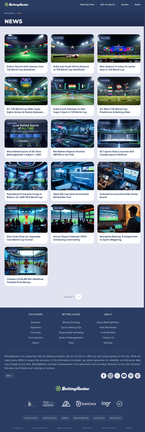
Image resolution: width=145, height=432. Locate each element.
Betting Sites (87, 4)
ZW (7, 375)
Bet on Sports (108, 4)
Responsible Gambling (71, 332)
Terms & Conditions (109, 428)
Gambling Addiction (40, 428)
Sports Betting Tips (71, 327)
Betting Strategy (71, 322)
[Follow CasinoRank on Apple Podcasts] (137, 376)
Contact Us (108, 337)
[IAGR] (106, 404)
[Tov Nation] (49, 404)
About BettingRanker (108, 322)
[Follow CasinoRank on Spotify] (131, 376)
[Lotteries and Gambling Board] (29, 404)
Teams (35, 342)
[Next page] (78, 297)
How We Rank (108, 332)
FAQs (71, 342)
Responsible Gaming (64, 428)
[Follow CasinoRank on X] (117, 376)
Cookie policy (18, 428)
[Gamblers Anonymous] (66, 404)
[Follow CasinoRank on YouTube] (124, 376)
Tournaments (35, 337)
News (137, 4)
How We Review (108, 327)
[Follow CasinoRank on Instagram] (110, 376)
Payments (35, 327)
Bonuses (35, 322)
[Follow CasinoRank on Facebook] (103, 376)
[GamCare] (86, 404)
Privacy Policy (87, 428)
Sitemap (108, 342)
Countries (35, 332)
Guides (124, 4)
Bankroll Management (71, 337)
